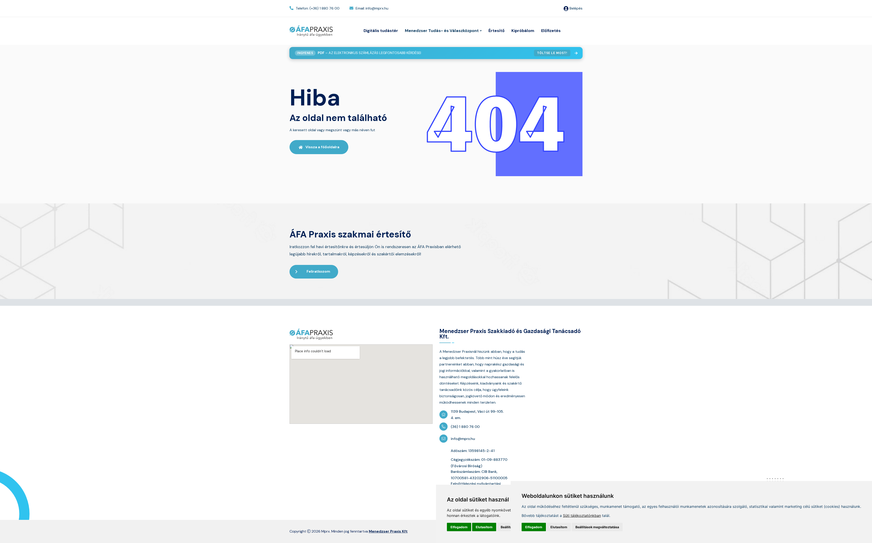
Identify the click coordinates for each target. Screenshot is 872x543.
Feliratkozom (318, 271)
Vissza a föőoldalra (322, 147)
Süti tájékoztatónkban (582, 515)
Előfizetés (551, 30)
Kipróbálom (522, 30)
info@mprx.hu (463, 438)
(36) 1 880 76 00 (465, 426)
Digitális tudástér (381, 30)
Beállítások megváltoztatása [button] (597, 527)
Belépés (576, 8)
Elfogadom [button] (459, 527)
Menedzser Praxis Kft (388, 531)
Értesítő (496, 30)
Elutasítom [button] (484, 527)
